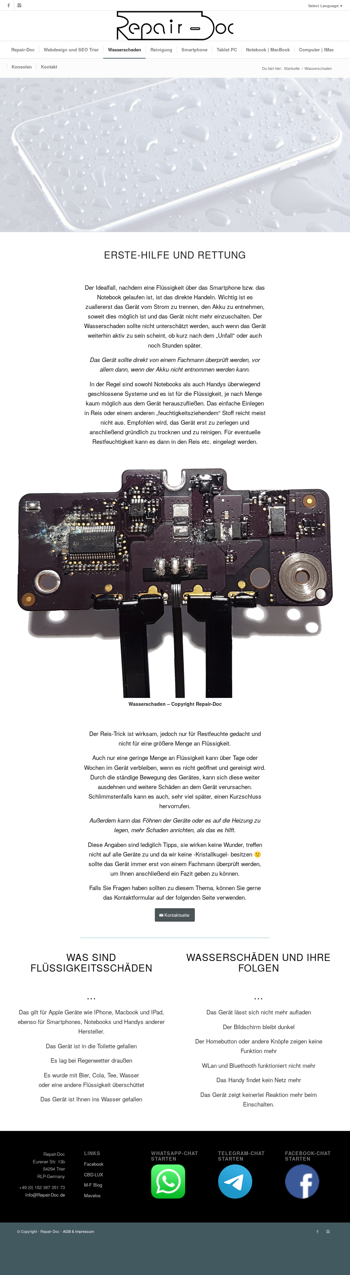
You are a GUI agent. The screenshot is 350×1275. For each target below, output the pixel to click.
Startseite (292, 68)
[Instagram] (19, 5)
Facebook (94, 1164)
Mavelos (92, 1195)
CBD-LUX (93, 1174)
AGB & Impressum (78, 1231)
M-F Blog (93, 1185)
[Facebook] (9, 5)
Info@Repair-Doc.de (45, 1194)
